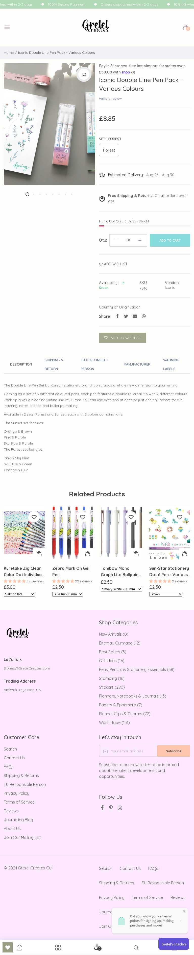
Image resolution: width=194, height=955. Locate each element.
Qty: (103, 240)
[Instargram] (120, 808)
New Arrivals (113, 634)
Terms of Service (19, 802)
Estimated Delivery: (126, 174)
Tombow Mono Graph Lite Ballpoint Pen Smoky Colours (120, 572)
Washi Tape (114, 722)
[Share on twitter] (126, 316)
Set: (110, 139)
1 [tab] (27, 194)
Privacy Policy (16, 793)
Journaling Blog (18, 819)
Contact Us (14, 757)
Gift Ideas (111, 660)
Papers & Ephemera (120, 704)
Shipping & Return (53, 364)
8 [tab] (71, 194)
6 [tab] (59, 194)
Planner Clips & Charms (125, 713)
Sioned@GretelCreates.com (27, 668)
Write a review (110, 98)
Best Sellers (112, 651)
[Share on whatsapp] (144, 316)
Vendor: (172, 282)
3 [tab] (40, 194)
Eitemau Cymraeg (119, 643)
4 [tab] (46, 194)
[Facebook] (102, 808)
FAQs (9, 766)
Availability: (108, 282)
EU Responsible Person (94, 364)
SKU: (143, 282)
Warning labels (171, 364)
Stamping (112, 678)
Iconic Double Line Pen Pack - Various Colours (141, 84)
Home (9, 52)
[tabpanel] (49, 124)
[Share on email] (135, 316)
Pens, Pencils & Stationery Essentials (137, 669)
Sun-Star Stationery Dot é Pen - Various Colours (169, 572)
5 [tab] (52, 194)
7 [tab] (65, 194)
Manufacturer (137, 364)
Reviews (11, 810)
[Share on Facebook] (117, 316)
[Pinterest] (111, 808)
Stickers (112, 687)
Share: (105, 316)
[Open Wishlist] (8, 947)
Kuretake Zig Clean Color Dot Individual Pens (23, 572)
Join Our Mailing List (22, 837)
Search (10, 749)
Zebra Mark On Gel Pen (70, 571)
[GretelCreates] (96, 28)
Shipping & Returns (21, 775)
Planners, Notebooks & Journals (132, 696)
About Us (12, 828)
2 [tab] (33, 194)
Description (21, 364)
